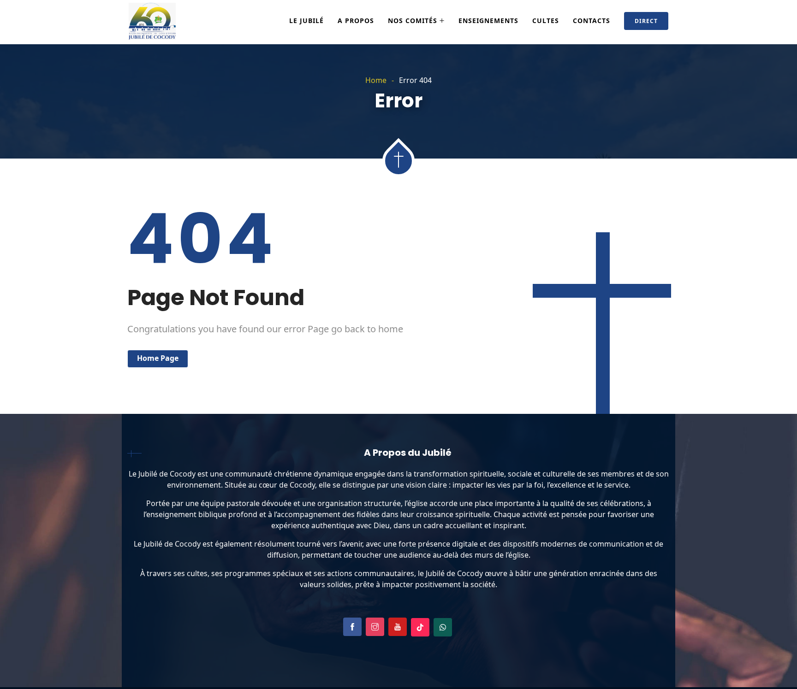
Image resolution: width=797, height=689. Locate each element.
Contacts (591, 20)
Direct (646, 21)
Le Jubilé (306, 20)
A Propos (356, 20)
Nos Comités (412, 20)
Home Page (157, 358)
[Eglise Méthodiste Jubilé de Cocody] (152, 22)
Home (376, 80)
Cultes (545, 20)
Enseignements (488, 20)
